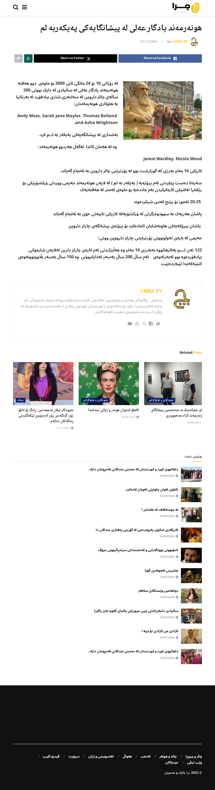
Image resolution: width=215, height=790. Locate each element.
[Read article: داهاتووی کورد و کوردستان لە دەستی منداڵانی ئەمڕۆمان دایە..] (191, 474)
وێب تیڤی (194, 762)
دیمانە (20, 400)
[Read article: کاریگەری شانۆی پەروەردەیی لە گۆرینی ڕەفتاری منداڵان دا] (191, 535)
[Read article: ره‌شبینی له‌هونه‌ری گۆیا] (191, 575)
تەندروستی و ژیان (101, 756)
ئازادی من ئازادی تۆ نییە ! (160, 631)
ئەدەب (145, 756)
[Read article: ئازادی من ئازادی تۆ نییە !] (191, 636)
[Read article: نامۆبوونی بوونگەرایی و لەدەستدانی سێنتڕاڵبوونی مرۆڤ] (191, 555)
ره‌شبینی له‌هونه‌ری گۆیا (161, 570)
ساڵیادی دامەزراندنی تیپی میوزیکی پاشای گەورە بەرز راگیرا (136, 611)
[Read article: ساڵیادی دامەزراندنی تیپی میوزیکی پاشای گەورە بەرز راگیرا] (191, 616)
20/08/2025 (128, 417)
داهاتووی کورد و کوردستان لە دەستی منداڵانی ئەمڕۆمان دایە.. (133, 469)
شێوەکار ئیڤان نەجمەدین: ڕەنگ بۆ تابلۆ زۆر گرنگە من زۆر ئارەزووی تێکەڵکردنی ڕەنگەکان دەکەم (45, 416)
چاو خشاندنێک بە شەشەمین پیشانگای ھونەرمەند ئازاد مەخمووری (178, 413)
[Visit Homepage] (186, 8)
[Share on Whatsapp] (28, 58)
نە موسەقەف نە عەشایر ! (160, 509)
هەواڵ (127, 756)
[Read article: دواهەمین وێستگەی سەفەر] (191, 595)
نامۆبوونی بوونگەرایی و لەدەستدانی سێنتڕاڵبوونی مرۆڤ (138, 550)
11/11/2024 (63, 428)
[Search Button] (15, 8)
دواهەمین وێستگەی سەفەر (158, 590)
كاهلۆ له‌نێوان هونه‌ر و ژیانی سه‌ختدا (113, 410)
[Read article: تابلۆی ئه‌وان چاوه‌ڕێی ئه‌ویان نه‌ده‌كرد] (191, 494)
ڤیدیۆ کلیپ (51, 756)
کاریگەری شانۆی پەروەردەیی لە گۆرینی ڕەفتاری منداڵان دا (137, 530)
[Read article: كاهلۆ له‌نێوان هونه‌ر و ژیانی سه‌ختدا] (109, 383)
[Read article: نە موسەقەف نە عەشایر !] (191, 514)
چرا (188, 773)
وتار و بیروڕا (194, 756)
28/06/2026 (194, 423)
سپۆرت (73, 756)
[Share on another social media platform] (18, 58)
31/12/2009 (148, 42)
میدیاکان (171, 762)
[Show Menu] (24, 8)
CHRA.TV (180, 42)
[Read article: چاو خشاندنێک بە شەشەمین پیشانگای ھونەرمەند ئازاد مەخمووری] (174, 383)
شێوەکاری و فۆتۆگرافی (161, 400)
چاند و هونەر (168, 756)
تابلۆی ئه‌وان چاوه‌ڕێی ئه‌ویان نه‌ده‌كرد (152, 489)
